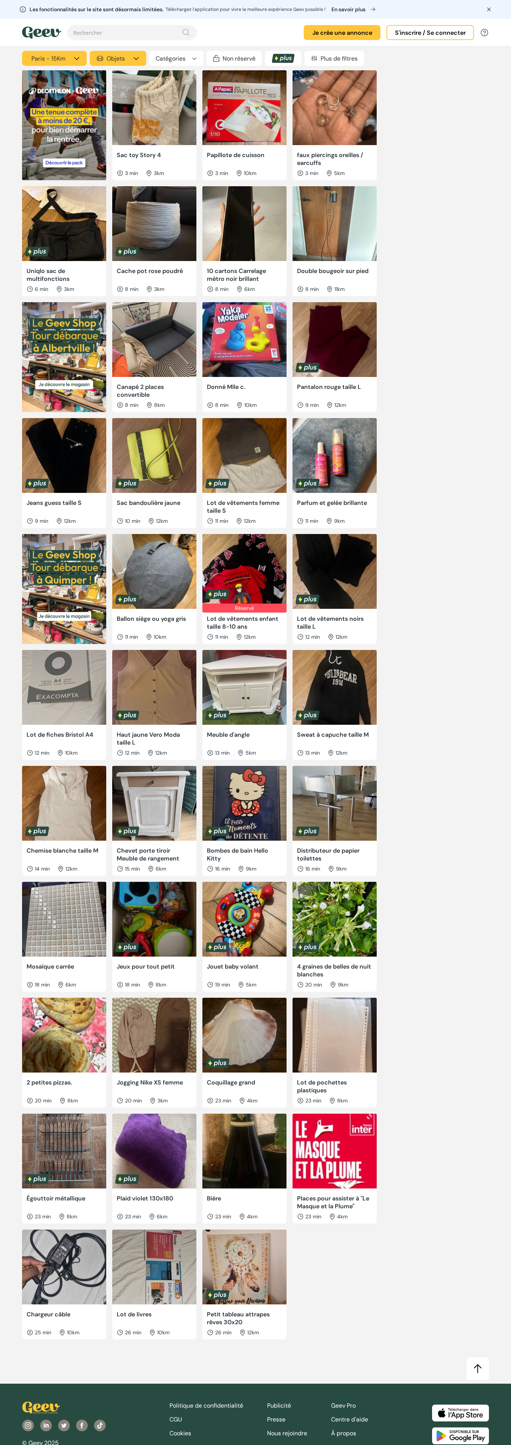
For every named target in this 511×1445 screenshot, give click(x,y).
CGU (175, 1419)
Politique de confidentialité (206, 1405)
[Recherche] (186, 32)
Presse (276, 1419)
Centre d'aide (349, 1419)
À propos (343, 1433)
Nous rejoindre (287, 1433)
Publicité (279, 1405)
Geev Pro (343, 1405)
